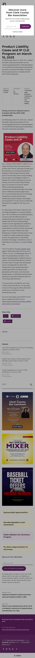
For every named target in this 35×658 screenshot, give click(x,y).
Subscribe (25, 26)
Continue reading (17, 31)
